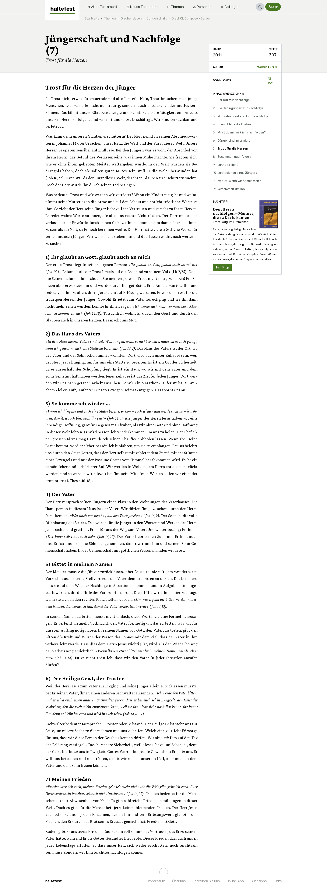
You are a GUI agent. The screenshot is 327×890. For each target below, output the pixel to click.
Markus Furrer (267, 67)
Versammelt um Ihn (231, 189)
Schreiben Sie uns (206, 881)
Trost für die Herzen (232, 148)
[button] (260, 7)
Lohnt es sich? (227, 165)
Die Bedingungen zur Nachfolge (240, 108)
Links (277, 881)
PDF (271, 82)
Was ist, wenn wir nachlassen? (239, 181)
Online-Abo (235, 881)
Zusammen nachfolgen (234, 156)
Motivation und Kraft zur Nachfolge (242, 116)
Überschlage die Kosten (234, 124)
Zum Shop (222, 267)
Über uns (179, 881)
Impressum (156, 881)
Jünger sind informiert (233, 140)
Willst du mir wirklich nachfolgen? (241, 132)
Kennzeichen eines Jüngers (237, 173)
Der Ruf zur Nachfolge (233, 100)
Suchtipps (259, 881)
